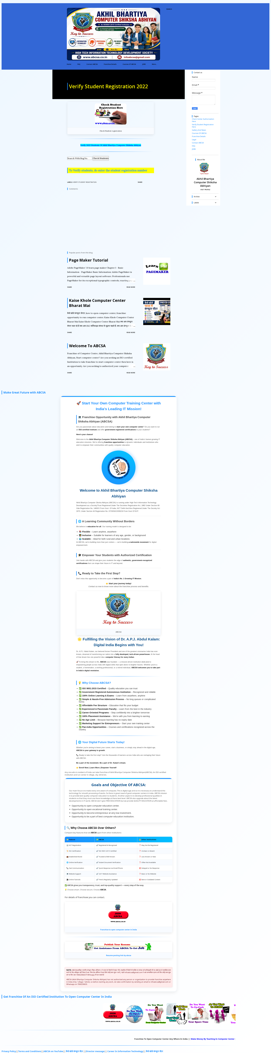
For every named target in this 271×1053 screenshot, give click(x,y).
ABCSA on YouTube (53, 1051)
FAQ (78, 64)
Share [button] (140, 182)
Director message (95, 1051)
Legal (194, 139)
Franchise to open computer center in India (118, 929)
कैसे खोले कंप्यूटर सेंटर (75, 1051)
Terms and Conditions (29, 1051)
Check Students (101, 158)
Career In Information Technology (125, 1051)
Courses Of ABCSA (129, 64)
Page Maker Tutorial (88, 260)
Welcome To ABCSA (87, 345)
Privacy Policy (9, 1051)
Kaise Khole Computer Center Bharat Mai (97, 303)
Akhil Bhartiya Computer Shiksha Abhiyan (205, 182)
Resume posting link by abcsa (118, 955)
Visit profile (205, 190)
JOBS (144, 64)
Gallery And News (199, 130)
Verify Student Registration (84, 182)
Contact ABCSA (92, 64)
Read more (131, 287)
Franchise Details (110, 64)
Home (69, 64)
